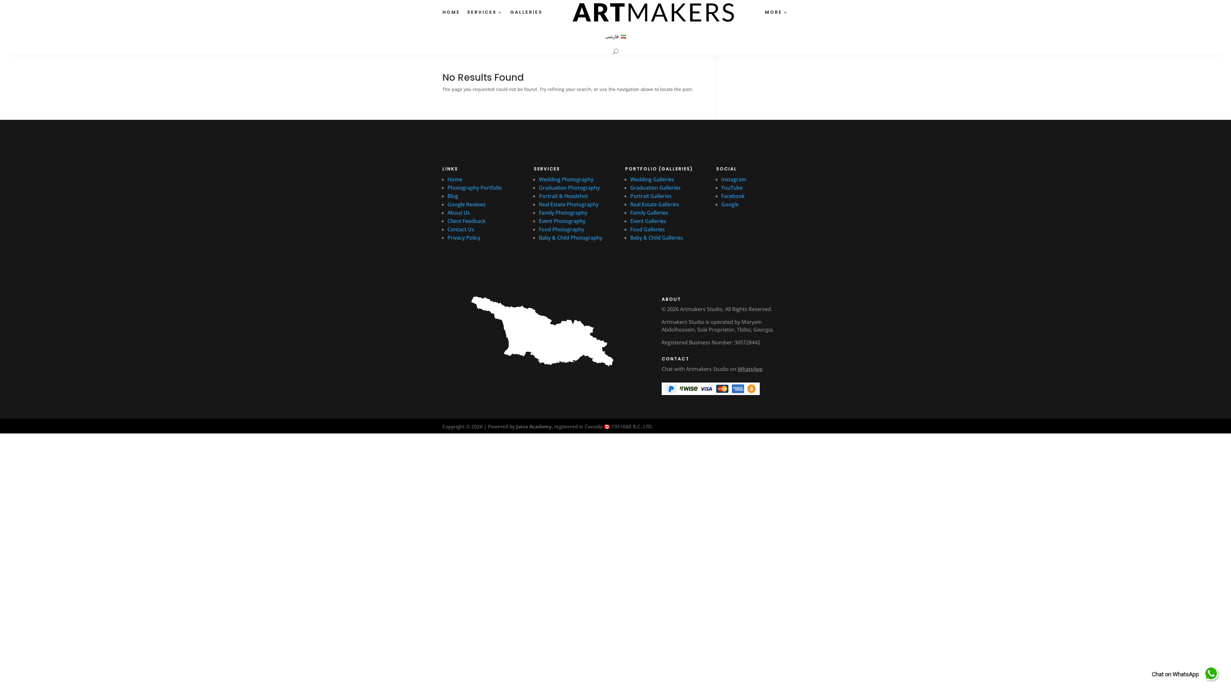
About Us (459, 212)
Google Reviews (467, 204)
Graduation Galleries (655, 187)
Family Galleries (649, 212)
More (773, 12)
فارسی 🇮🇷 (615, 36)
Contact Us (461, 229)
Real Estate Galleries (654, 204)
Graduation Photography (569, 187)
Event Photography (562, 221)
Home (451, 12)
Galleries (526, 12)
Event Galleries (648, 221)
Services (482, 12)
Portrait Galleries (651, 196)
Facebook (733, 196)
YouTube (732, 187)
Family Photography (563, 212)
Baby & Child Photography (570, 237)
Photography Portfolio (475, 187)
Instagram (733, 179)
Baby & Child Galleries (656, 237)
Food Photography (561, 229)
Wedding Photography (566, 179)
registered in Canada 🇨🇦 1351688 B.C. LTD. (603, 426)
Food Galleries (647, 229)
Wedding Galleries (652, 179)
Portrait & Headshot (563, 196)
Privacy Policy (464, 237)
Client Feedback (467, 221)
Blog (453, 196)
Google (730, 204)
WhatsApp (750, 369)
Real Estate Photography (569, 204)
